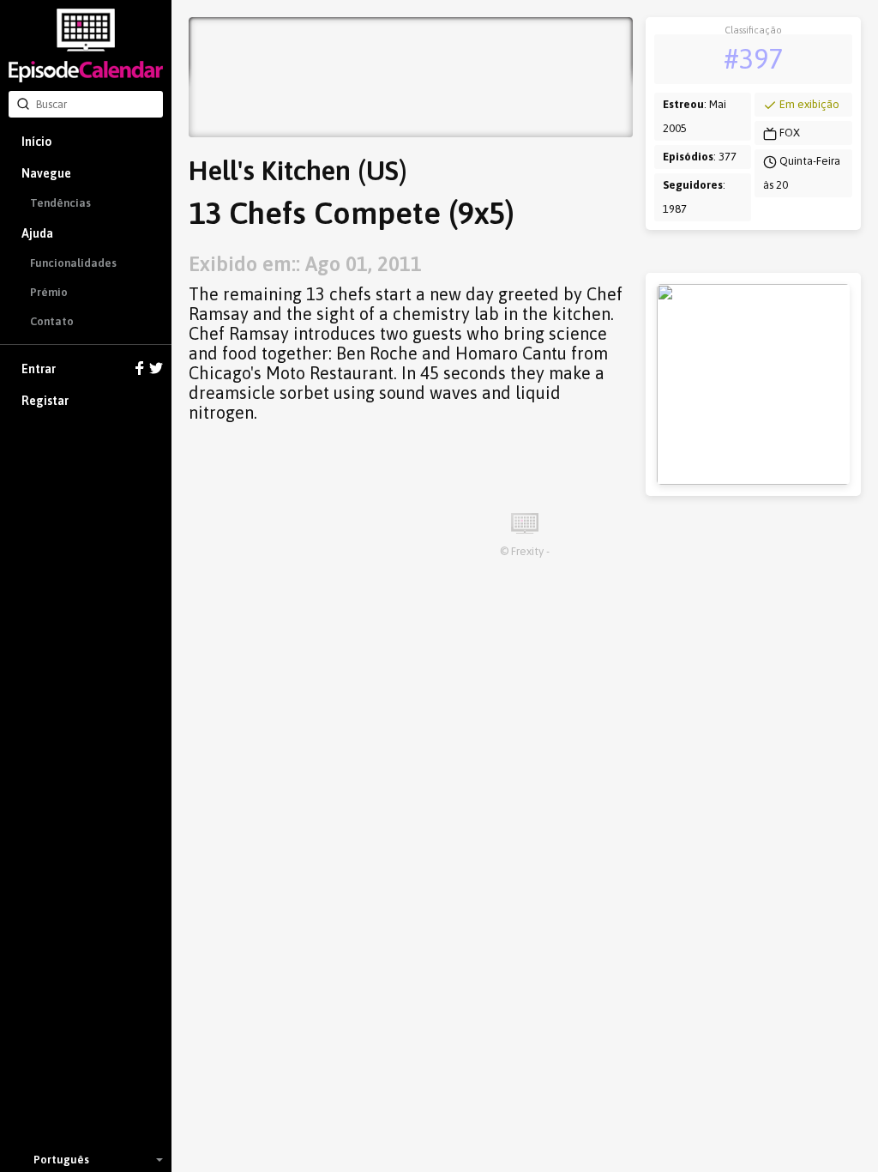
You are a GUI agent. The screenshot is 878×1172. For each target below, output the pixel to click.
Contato (52, 321)
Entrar (38, 369)
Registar (45, 401)
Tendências (60, 202)
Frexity (527, 551)
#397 (753, 59)
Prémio (49, 292)
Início (36, 141)
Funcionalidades (73, 263)
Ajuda (37, 233)
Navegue (46, 173)
